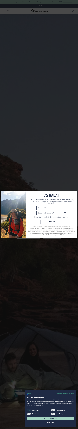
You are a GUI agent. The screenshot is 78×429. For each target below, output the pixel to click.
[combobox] (51, 213)
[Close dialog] (74, 194)
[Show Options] (65, 213)
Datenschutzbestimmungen (65, 393)
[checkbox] (53, 410)
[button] (30, 393)
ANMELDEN (51, 222)
